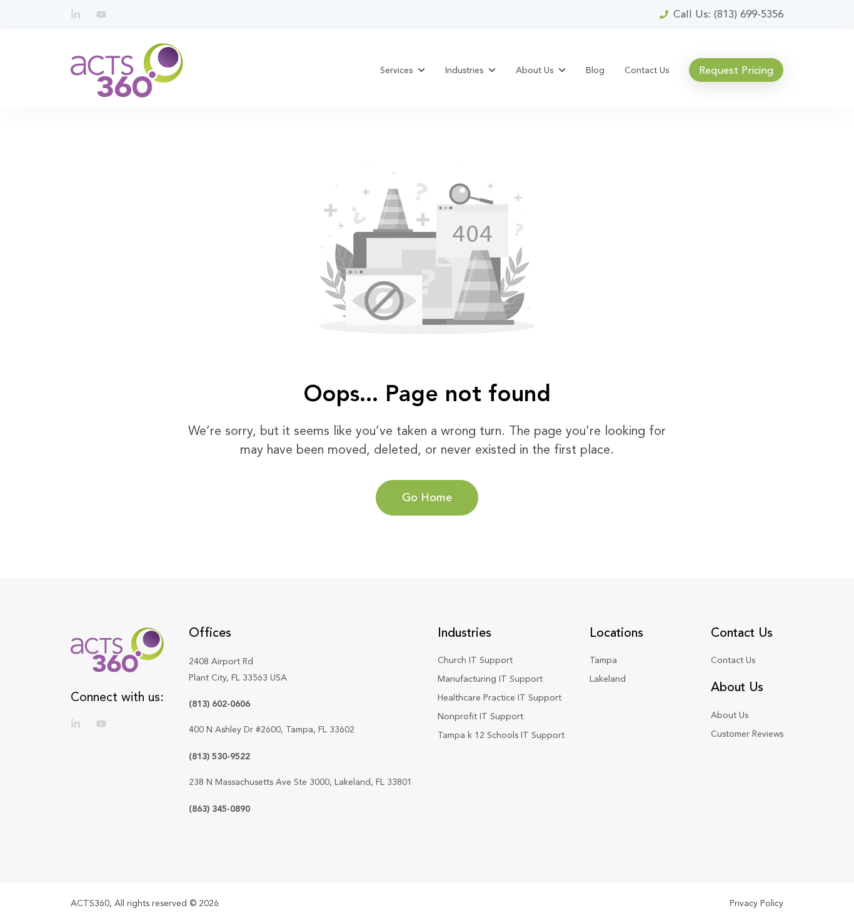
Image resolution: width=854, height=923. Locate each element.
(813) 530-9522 (219, 756)
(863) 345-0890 (219, 809)
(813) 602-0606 (219, 704)
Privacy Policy (756, 903)
